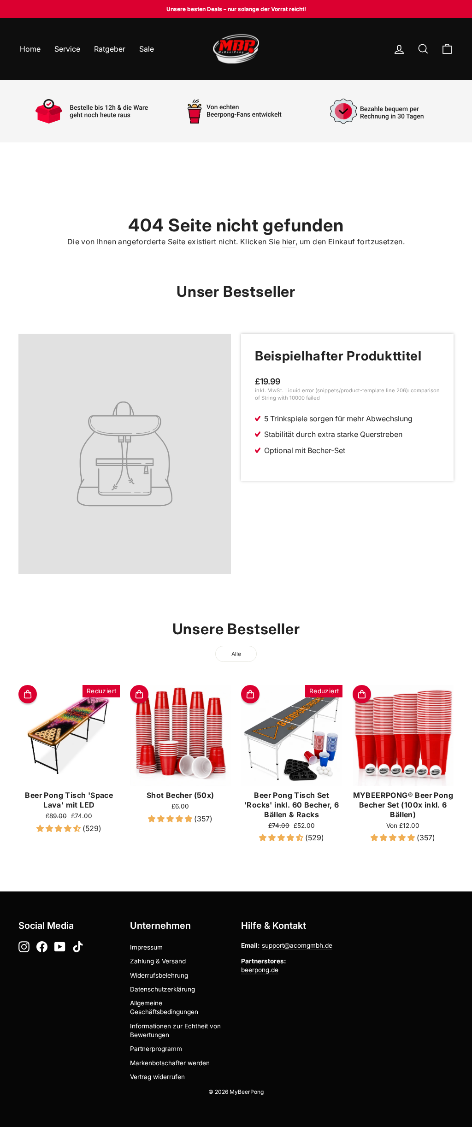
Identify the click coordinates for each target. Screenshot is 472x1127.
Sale (146, 48)
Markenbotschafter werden (170, 1063)
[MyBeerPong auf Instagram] (24, 946)
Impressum (146, 947)
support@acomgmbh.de (297, 945)
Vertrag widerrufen (157, 1076)
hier (289, 241)
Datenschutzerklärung (162, 989)
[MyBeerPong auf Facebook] (41, 946)
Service (67, 48)
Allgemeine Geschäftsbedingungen (164, 1007)
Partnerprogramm (156, 1048)
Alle (236, 653)
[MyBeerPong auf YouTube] (59, 946)
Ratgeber (109, 48)
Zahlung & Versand (158, 961)
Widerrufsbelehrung (159, 975)
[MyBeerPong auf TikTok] (77, 946)
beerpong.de (259, 970)
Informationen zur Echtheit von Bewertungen (175, 1030)
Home (30, 48)
